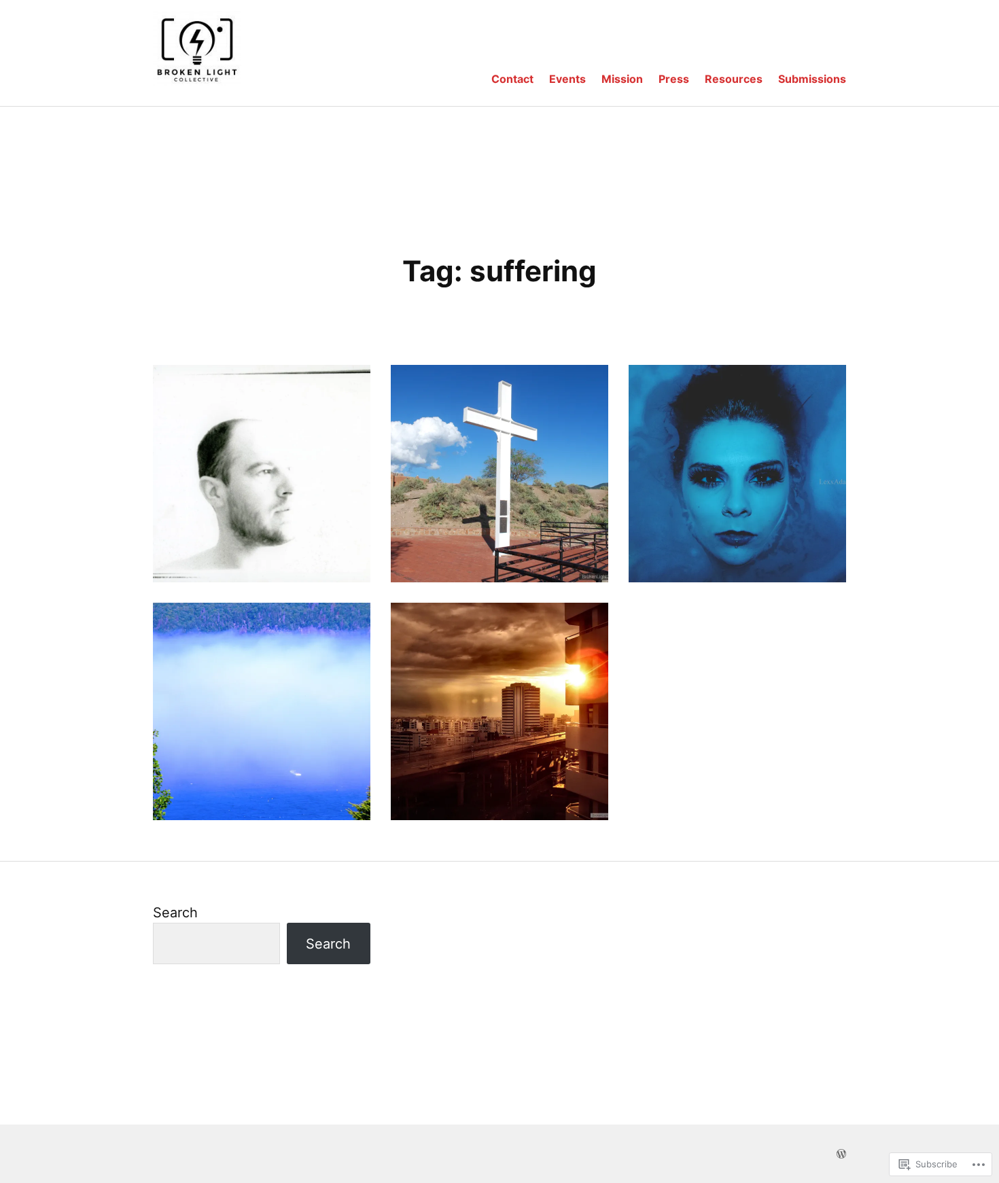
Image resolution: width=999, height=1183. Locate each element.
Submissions (812, 79)
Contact (512, 79)
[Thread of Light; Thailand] (499, 711)
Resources (734, 79)
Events (567, 79)
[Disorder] (261, 473)
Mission (622, 79)
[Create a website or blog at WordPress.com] (841, 1154)
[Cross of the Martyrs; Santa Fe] (499, 473)
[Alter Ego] (737, 473)
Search (175, 912)
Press (674, 79)
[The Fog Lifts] (261, 711)
